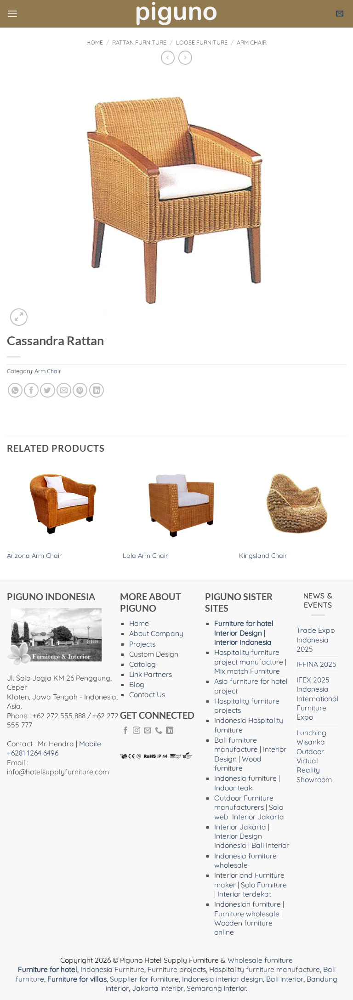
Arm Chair (252, 42)
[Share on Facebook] (31, 390)
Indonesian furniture (247, 904)
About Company (156, 633)
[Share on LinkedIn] (96, 390)
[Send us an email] (147, 731)
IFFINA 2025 (316, 664)
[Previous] (7, 522)
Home (94, 42)
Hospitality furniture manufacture (264, 969)
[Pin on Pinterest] (80, 390)
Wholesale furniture (260, 960)
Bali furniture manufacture (236, 744)
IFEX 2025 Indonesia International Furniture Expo (317, 698)
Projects (142, 643)
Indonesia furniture (245, 778)
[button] (12, 14)
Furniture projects (177, 969)
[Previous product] (185, 58)
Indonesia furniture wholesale (245, 860)
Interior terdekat (244, 893)
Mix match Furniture (247, 671)
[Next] (346, 522)
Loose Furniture (202, 42)
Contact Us (147, 694)
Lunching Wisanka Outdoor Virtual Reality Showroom (314, 756)
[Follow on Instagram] (136, 731)
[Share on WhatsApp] (15, 390)
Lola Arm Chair (145, 555)
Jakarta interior (157, 988)
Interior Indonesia (243, 642)
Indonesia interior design (222, 978)
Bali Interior (270, 845)
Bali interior (284, 978)
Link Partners (150, 674)
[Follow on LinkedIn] (169, 731)
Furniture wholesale (246, 913)
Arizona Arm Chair (34, 555)
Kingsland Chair (263, 555)
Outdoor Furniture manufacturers (243, 802)
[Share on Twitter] (47, 390)
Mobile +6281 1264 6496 (54, 748)
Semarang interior (216, 988)
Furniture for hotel (243, 623)
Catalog (142, 664)
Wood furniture (238, 763)
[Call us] (158, 731)
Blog (136, 684)
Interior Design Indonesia (238, 840)
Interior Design (238, 632)
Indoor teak (233, 787)
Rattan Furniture (139, 42)
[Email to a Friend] (64, 390)
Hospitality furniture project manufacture (248, 657)
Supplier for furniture (144, 978)
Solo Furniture (264, 884)
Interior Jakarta (258, 816)
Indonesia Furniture (112, 969)
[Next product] (168, 58)
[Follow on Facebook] (125, 731)
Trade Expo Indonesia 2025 (315, 639)
